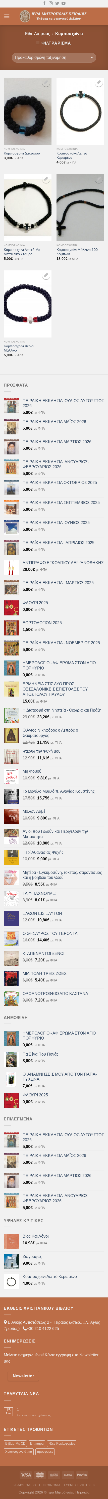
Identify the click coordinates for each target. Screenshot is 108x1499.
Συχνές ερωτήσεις (79, 1485)
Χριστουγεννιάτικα (18, 1451)
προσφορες (45, 1451)
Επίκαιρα (37, 1443)
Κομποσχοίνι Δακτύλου (22, 153)
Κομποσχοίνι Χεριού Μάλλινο (19, 348)
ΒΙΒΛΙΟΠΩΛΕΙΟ (24, 1485)
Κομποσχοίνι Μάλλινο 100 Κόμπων (77, 252)
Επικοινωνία (50, 1485)
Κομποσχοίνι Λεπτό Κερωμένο (72, 155)
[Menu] (7, 16)
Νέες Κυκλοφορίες (61, 1443)
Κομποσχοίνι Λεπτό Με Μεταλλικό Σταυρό (22, 252)
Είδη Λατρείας (37, 34)
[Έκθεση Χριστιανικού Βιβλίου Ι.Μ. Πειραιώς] (54, 16)
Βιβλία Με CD (15, 1443)
